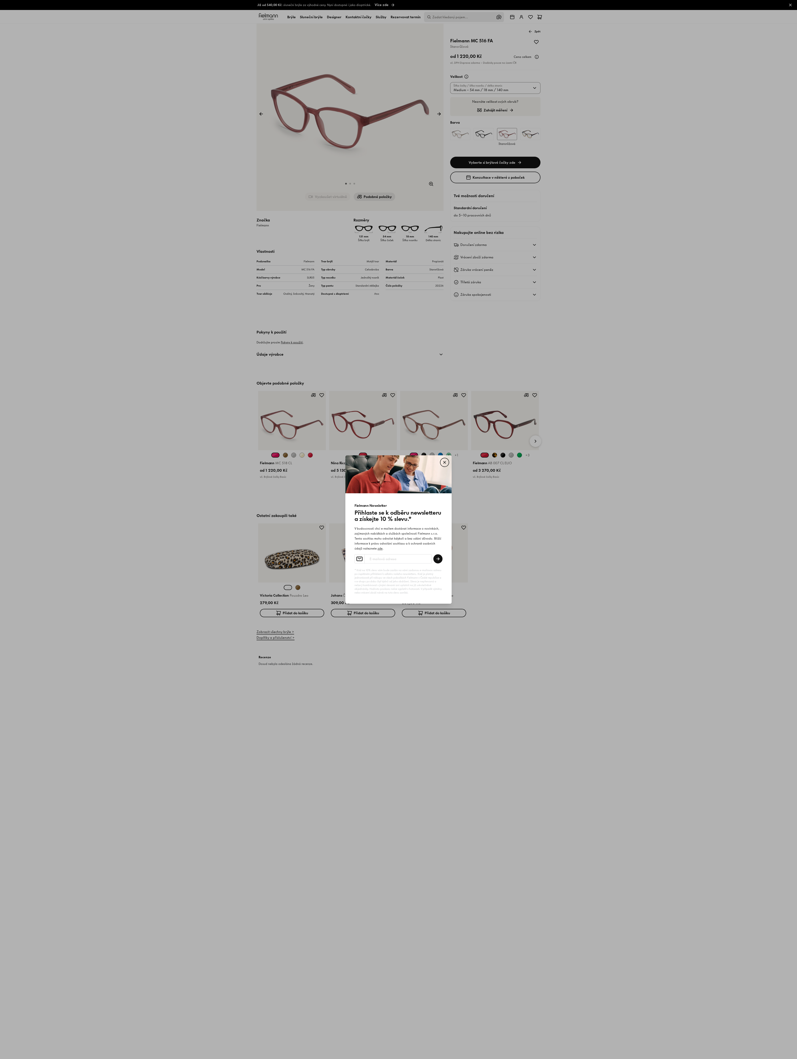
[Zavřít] (444, 462)
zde (380, 548)
